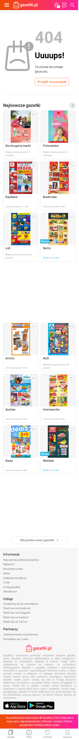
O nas (6, 582)
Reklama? (9, 564)
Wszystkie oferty (13, 568)
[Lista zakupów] (64, 5)
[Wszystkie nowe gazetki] (72, 105)
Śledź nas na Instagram (16, 612)
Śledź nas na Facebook (17, 608)
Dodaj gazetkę (11, 587)
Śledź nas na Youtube (15, 617)
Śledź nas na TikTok (15, 621)
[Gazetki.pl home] (26, 5)
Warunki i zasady (52, 721)
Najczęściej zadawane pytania (21, 559)
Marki (6, 573)
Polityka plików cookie (47, 725)
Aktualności (10, 591)
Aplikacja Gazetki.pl (14, 578)
